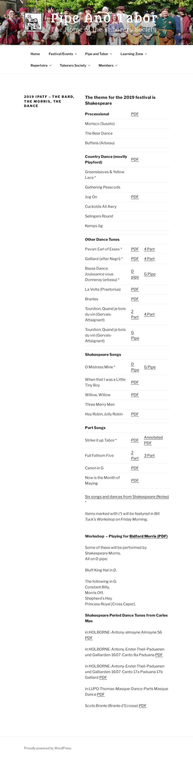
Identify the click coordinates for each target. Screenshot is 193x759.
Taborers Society (73, 65)
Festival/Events (61, 54)
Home (35, 54)
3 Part (149, 455)
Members (106, 65)
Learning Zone (132, 54)
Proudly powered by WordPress (47, 748)
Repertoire (39, 65)
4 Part (149, 249)
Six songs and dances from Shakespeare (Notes (126, 496)
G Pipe (150, 274)
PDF (135, 114)
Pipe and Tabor (105, 18)
